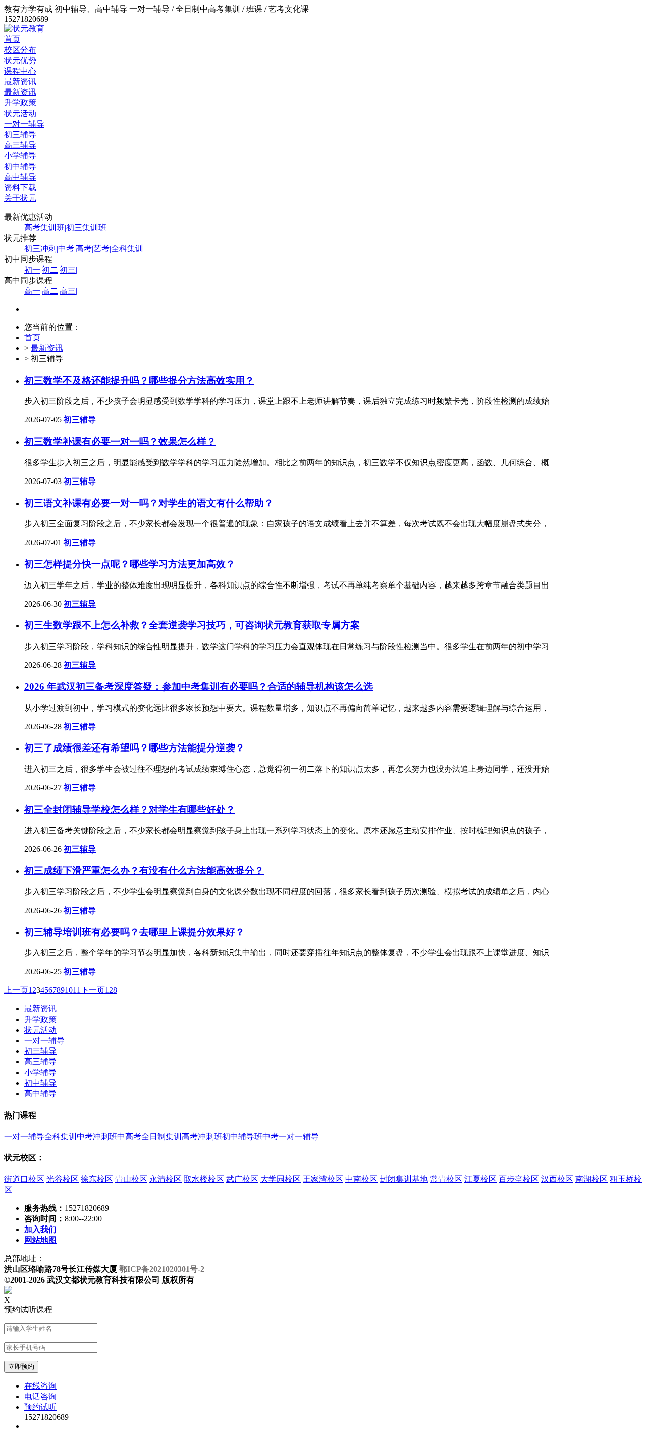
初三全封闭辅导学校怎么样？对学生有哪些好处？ (129, 809)
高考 (84, 248)
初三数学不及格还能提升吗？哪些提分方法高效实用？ (139, 380)
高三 (68, 291)
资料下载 (20, 187)
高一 (33, 291)
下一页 (93, 990)
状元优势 (20, 60)
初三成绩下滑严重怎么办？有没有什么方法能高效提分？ (144, 870)
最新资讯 (22, 81)
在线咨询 (40, 1385)
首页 (12, 39)
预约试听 (40, 1407)
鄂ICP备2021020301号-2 (161, 1269)
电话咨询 (40, 1396)
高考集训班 (45, 227)
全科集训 (128, 248)
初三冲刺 (41, 248)
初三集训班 (87, 227)
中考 (67, 248)
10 (69, 990)
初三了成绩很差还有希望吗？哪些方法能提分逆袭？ (134, 747)
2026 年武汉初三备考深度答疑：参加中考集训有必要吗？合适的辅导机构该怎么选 (198, 686)
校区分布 (20, 49)
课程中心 (20, 71)
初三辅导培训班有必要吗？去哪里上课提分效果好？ (134, 932)
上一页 (16, 990)
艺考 (102, 248)
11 (77, 990)
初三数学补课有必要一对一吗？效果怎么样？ (120, 441)
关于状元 (20, 198)
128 (111, 990)
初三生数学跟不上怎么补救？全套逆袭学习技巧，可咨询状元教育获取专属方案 (192, 625)
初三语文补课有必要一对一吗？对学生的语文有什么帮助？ (149, 503)
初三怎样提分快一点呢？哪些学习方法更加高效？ (129, 564)
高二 (51, 291)
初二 (51, 269)
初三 (68, 269)
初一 (33, 269)
